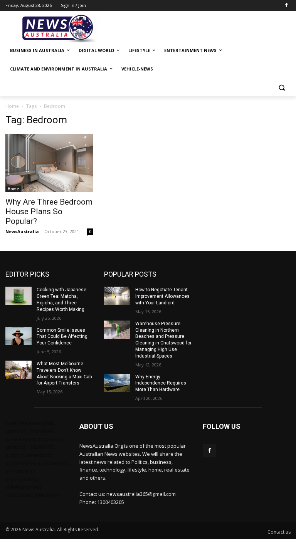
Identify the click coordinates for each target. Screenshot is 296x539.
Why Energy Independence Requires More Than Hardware (160, 383)
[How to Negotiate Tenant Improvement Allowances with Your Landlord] (117, 296)
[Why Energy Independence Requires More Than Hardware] (117, 383)
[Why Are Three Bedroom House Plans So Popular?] (49, 163)
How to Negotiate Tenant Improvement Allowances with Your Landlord (162, 296)
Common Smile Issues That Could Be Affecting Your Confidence (62, 336)
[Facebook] (286, 5)
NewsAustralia (22, 231)
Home (12, 106)
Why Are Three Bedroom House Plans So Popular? (48, 211)
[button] (281, 88)
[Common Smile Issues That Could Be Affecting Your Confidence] (18, 336)
